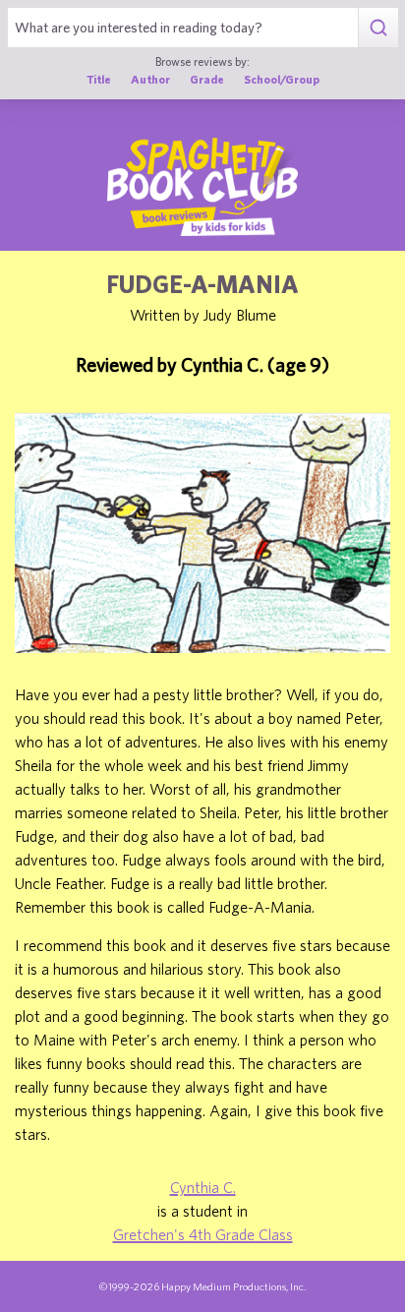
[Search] (378, 27)
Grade (207, 79)
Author (150, 79)
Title (99, 79)
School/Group (281, 79)
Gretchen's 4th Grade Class (203, 1234)
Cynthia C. (203, 1187)
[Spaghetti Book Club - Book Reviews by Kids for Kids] (202, 187)
